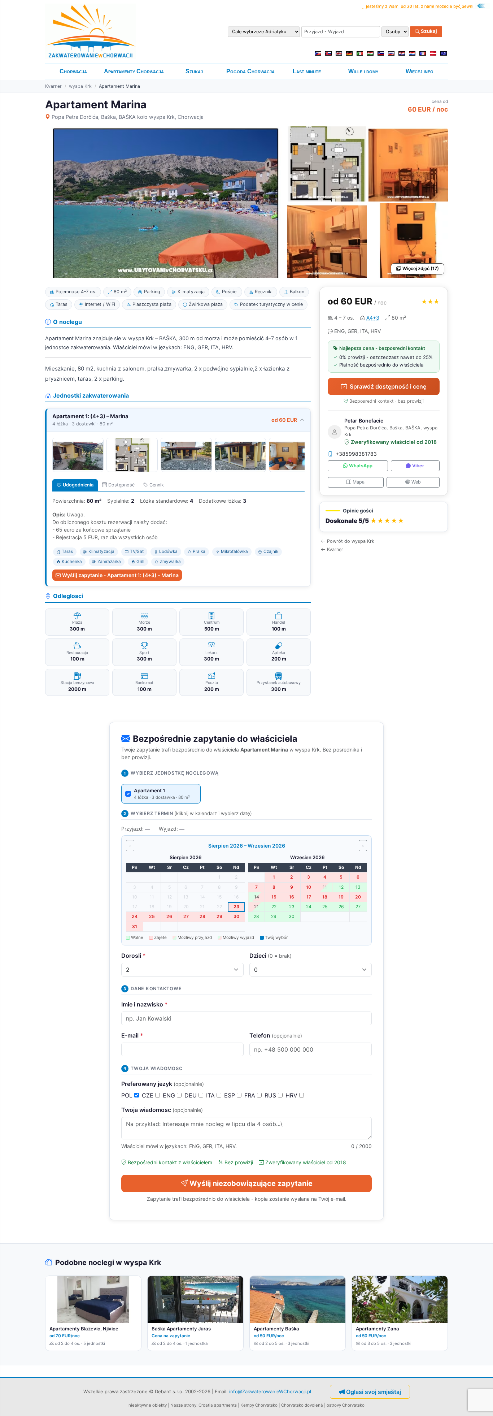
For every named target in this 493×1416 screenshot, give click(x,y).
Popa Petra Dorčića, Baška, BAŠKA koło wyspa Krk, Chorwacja (128, 117)
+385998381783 (356, 454)
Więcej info (419, 71)
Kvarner (53, 86)
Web (416, 482)
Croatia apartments (217, 1405)
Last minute (307, 71)
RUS (271, 1095)
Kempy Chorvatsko (259, 1405)
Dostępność (121, 485)
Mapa (359, 482)
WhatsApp (360, 466)
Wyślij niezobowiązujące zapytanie (251, 1183)
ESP (230, 1095)
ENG (170, 1095)
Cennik (156, 485)
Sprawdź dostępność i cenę (388, 386)
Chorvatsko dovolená (302, 1405)
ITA (211, 1095)
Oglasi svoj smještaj (373, 1391)
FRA (250, 1095)
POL (127, 1095)
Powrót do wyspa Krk (350, 541)
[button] (383, 517)
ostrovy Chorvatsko (346, 1405)
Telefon (275, 1035)
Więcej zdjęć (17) (420, 268)
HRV (292, 1095)
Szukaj (428, 31)
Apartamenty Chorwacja (134, 71)
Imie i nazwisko (144, 1004)
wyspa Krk (80, 86)
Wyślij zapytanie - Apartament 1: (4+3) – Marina (120, 575)
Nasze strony (183, 1405)
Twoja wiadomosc (162, 1109)
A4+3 (372, 318)
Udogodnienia (78, 485)
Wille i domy (363, 71)
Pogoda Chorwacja (250, 71)
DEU (191, 1095)
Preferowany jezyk (162, 1083)
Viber (418, 466)
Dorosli (133, 955)
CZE (148, 1095)
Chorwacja (73, 71)
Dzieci (270, 955)
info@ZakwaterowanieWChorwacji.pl (270, 1391)
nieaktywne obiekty (147, 1405)
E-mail (132, 1035)
